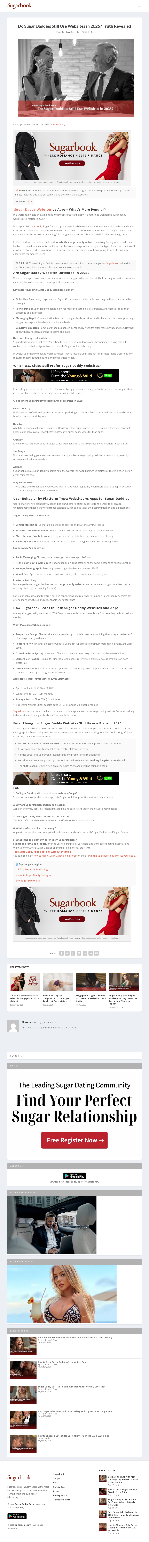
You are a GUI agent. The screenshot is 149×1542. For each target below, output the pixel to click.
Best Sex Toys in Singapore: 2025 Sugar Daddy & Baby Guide (56, 998)
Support (57, 1478)
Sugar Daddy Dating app (27, 1504)
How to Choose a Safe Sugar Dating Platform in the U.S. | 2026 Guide (123, 1528)
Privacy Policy (60, 1495)
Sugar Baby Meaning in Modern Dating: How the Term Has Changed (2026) (123, 999)
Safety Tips (59, 1487)
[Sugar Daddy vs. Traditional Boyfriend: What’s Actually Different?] (103, 1501)
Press (55, 1482)
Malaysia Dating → (33, 875)
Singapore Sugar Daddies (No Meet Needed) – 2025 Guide (91, 998)
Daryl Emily (70, 32)
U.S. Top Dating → (33, 869)
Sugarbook (35, 226)
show (29, 201)
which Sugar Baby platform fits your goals (112, 855)
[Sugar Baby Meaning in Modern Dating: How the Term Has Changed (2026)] (124, 982)
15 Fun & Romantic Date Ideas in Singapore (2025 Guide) (24, 998)
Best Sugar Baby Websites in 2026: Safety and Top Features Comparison (123, 1515)
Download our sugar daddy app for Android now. (75, 1181)
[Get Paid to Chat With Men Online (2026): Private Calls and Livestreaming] (103, 1478)
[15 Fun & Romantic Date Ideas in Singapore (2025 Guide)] (25, 982)
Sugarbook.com (23, 1524)
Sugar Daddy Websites (33, 209)
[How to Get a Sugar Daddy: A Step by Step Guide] (103, 1491)
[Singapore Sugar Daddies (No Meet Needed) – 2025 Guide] (91, 982)
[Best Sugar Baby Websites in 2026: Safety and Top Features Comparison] (103, 1514)
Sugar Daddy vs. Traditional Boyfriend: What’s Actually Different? (122, 1502)
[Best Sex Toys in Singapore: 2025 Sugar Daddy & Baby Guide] (58, 982)
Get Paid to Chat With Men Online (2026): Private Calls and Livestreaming (123, 1479)
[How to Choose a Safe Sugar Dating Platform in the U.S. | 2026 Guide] (103, 1527)
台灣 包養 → (29, 880)
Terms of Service (61, 1499)
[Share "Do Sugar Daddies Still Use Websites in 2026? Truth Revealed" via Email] (96, 953)
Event (56, 1491)
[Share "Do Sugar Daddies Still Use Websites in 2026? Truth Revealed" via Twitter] (67, 953)
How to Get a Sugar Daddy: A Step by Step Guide (123, 1490)
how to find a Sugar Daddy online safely (55, 855)
